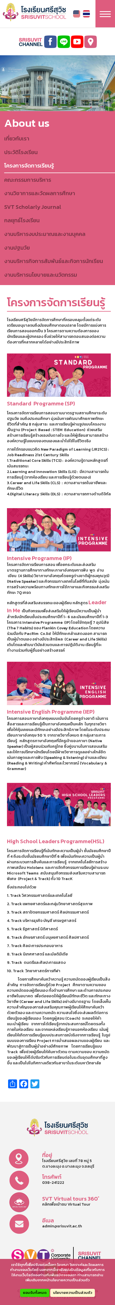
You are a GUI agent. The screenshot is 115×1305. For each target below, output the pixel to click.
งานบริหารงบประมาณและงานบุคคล (44, 234)
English (76, 13)
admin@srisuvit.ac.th (62, 1226)
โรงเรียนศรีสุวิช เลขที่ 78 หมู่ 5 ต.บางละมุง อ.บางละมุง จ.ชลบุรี (68, 1163)
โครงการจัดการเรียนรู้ (29, 165)
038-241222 (53, 1183)
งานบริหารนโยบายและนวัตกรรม (40, 275)
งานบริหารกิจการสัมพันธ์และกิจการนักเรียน (53, 261)
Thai (86, 13)
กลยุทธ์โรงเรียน (22, 220)
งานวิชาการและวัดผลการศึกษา (39, 193)
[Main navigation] (105, 13)
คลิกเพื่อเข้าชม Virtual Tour (66, 1204)
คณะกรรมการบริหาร (27, 180)
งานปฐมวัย (17, 247)
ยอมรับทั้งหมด (35, 1292)
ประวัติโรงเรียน (21, 152)
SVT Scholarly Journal (32, 207)
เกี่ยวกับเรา (16, 138)
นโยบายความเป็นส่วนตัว (72, 1292)
